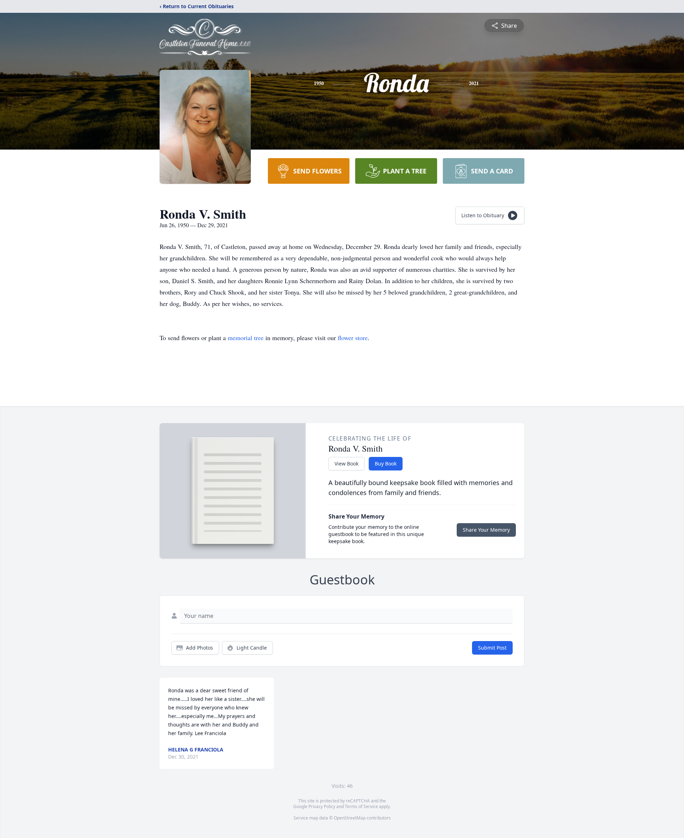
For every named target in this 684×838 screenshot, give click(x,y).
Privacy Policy (322, 806)
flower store (353, 337)
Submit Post (492, 647)
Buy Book (386, 463)
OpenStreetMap (350, 818)
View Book (346, 463)
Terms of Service (361, 806)
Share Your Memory (486, 529)
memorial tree (246, 337)
